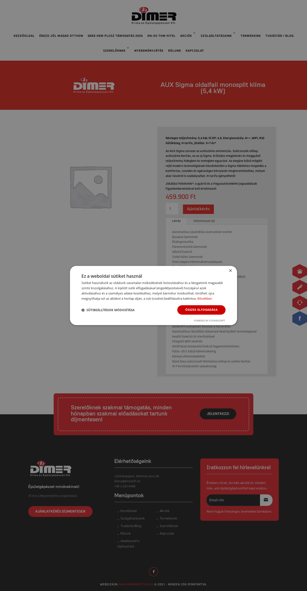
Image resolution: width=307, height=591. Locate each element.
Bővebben (204, 298)
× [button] (230, 270)
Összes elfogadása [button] (201, 310)
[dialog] (153, 295)
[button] (107, 310)
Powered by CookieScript (209, 320)
